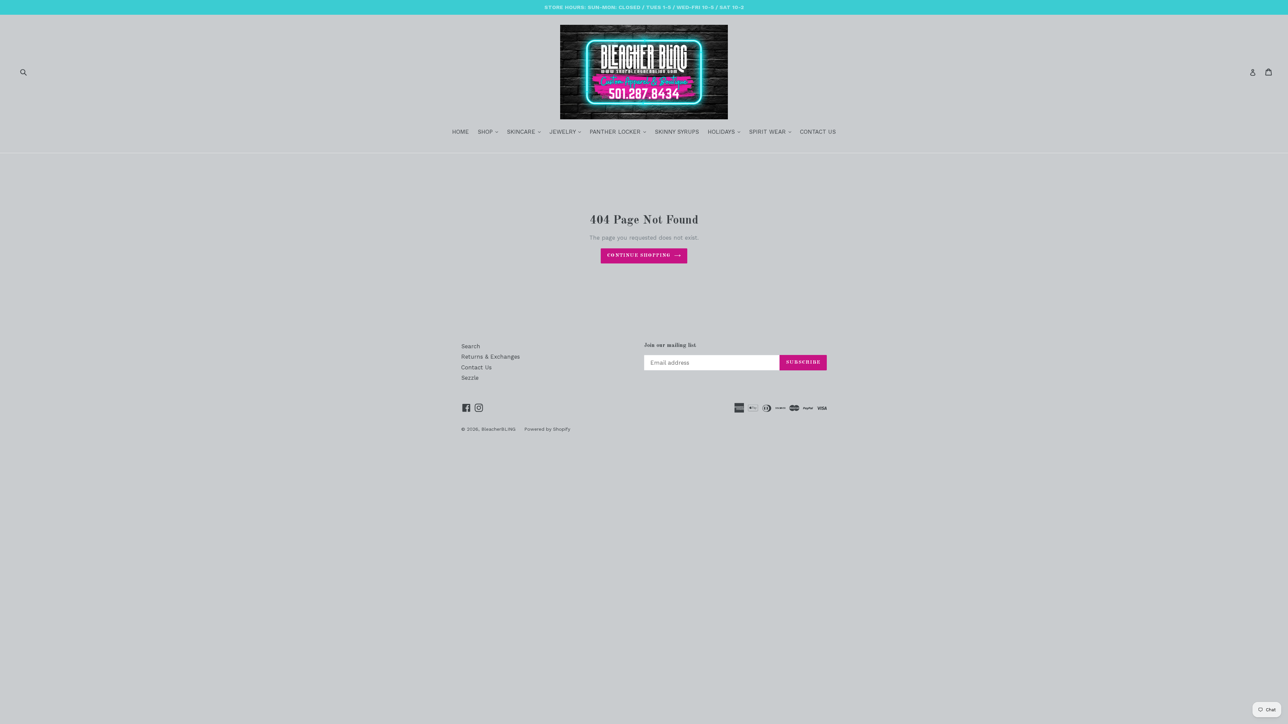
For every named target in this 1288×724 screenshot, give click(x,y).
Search (470, 346)
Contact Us (476, 367)
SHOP (489, 131)
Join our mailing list (670, 345)
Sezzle (470, 377)
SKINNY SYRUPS (677, 131)
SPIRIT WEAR (772, 131)
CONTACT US (818, 131)
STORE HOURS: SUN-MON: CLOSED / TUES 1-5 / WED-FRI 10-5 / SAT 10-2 (644, 7)
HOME (460, 131)
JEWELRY (566, 131)
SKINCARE (525, 131)
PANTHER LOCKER (619, 131)
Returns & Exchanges (490, 356)
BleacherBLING (498, 429)
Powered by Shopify (547, 429)
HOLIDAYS (726, 131)
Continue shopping (638, 255)
